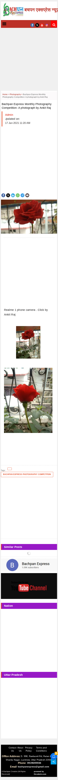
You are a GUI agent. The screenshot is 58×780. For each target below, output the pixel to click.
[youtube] (42, 24)
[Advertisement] (29, 62)
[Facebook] (3, 195)
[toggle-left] (10, 24)
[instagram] (47, 24)
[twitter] (37, 24)
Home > (6, 94)
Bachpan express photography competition (27, 474)
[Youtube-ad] (29, 586)
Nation (8, 605)
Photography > (16, 94)
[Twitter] (8, 195)
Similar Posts (13, 547)
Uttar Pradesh (13, 674)
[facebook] (32, 24)
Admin (9, 114)
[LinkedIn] (13, 195)
